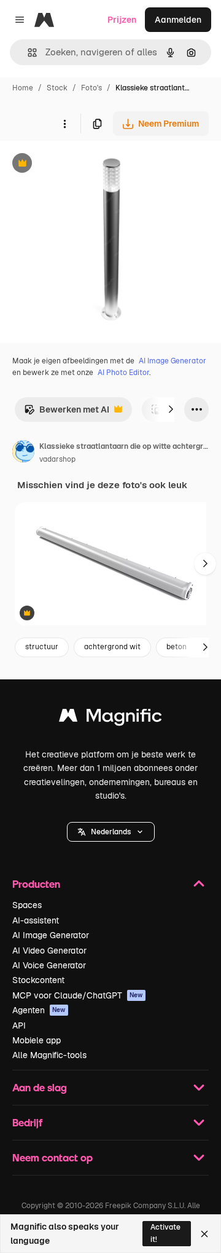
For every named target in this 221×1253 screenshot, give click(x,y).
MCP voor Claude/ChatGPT (77, 995)
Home (22, 88)
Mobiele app (36, 1040)
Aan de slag (39, 1087)
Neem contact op (52, 1157)
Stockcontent (38, 980)
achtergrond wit (112, 647)
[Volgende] (171, 409)
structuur (41, 647)
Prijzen (121, 19)
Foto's (91, 88)
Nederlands (111, 832)
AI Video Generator (49, 950)
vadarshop (57, 459)
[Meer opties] (64, 123)
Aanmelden (178, 19)
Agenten (39, 1010)
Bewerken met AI (66, 413)
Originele (80, 164)
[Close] (204, 1234)
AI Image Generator (172, 361)
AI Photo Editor (123, 372)
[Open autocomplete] (27, 52)
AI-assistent (35, 920)
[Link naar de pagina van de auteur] (23, 453)
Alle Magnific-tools (49, 1055)
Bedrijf (27, 1122)
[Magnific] (110, 718)
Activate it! (165, 1233)
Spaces (27, 905)
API (19, 1025)
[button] (111, 832)
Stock (57, 88)
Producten (36, 883)
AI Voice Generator (49, 965)
